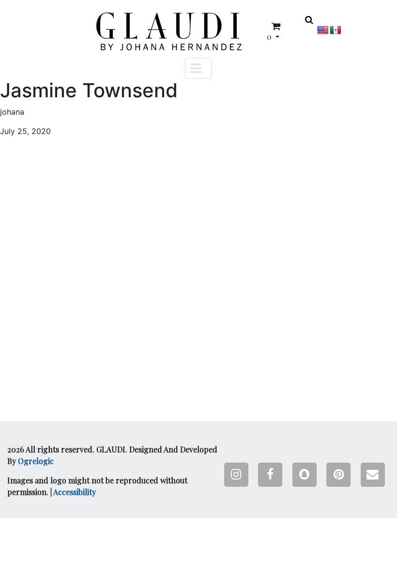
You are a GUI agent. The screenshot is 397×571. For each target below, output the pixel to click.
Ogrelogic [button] (36, 461)
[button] (169, 31)
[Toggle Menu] (198, 68)
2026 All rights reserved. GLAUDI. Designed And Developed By (112, 455)
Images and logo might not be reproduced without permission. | (97, 486)
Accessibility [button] (74, 492)
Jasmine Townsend (89, 90)
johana (12, 112)
